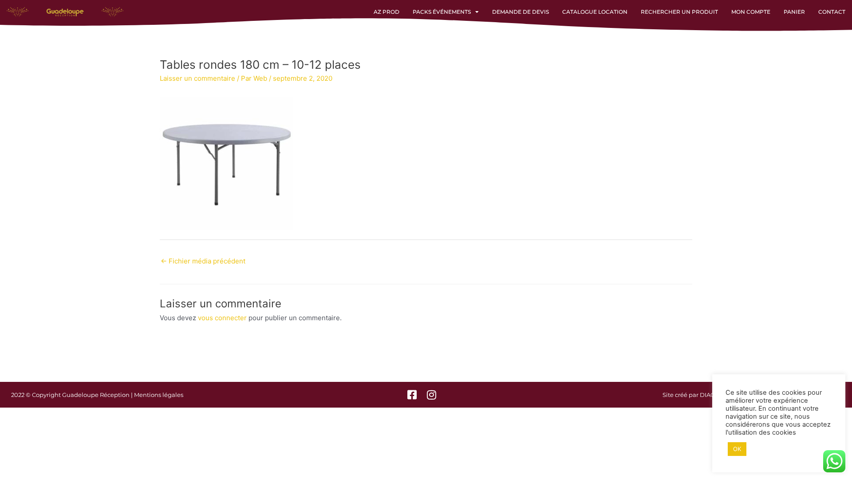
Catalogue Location (594, 11)
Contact (831, 11)
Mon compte (750, 11)
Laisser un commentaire (197, 78)
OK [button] (737, 448)
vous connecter (222, 318)
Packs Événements (442, 11)
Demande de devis (520, 11)
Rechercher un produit (679, 11)
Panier (794, 11)
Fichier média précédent (203, 261)
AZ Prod (386, 11)
